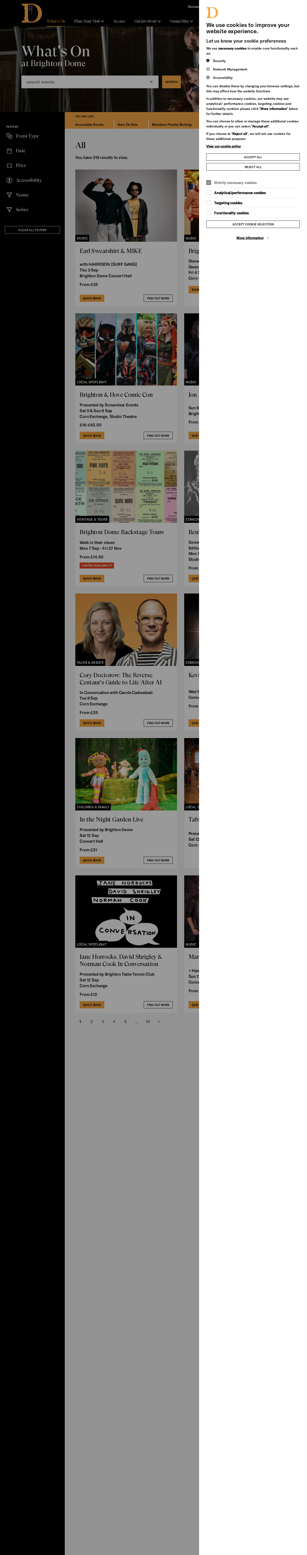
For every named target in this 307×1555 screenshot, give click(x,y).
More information (250, 238)
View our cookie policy (223, 146)
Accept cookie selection (253, 224)
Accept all (253, 157)
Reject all (253, 167)
